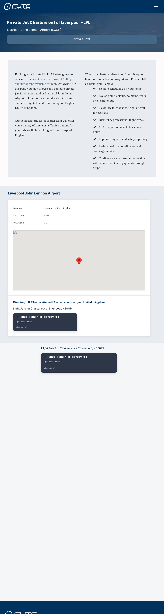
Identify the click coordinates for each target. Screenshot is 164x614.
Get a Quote (82, 39)
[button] (79, 261)
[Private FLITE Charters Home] (17, 6)
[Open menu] (156, 6)
